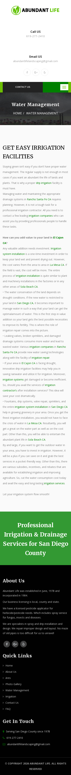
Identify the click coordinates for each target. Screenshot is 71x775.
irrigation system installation (31, 407)
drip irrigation (44, 183)
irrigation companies (41, 215)
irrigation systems (13, 379)
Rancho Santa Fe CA (39, 199)
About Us (10, 671)
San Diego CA (25, 303)
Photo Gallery (13, 684)
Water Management (17, 690)
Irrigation (10, 696)
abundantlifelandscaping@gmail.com (35, 61)
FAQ (8, 709)
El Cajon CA (28, 363)
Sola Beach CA (29, 286)
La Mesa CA (57, 265)
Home (17, 113)
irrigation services (54, 483)
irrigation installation (28, 275)
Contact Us (22, 87)
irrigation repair (41, 357)
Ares (8, 678)
